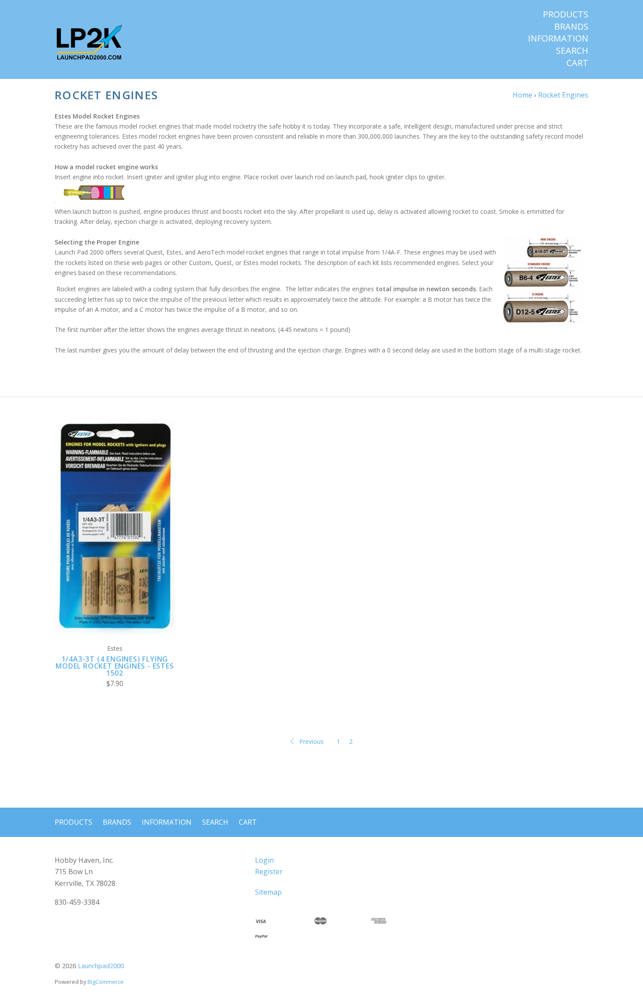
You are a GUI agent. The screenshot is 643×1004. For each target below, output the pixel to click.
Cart (577, 63)
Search (572, 50)
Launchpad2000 (101, 966)
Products (565, 14)
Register (269, 871)
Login (264, 860)
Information (558, 38)
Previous (311, 741)
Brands (571, 26)
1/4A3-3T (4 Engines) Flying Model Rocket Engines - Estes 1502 (115, 666)
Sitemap (268, 892)
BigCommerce (105, 982)
